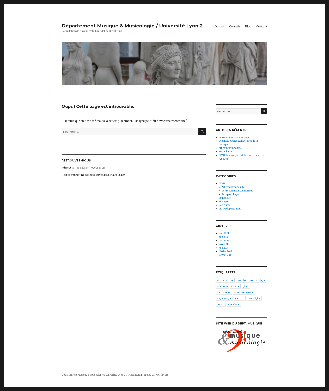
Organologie (224, 298)
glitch (246, 286)
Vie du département (230, 208)
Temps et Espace (231, 194)
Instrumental (224, 292)
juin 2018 (224, 247)
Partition (239, 298)
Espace (235, 286)
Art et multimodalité (230, 148)
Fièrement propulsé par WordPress (148, 374)
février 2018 (225, 251)
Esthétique (225, 197)
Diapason (222, 286)
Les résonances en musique (234, 137)
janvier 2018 (225, 255)
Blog (248, 26)
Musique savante (243, 292)
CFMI (222, 183)
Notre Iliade (225, 151)
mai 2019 (224, 240)
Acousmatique (225, 280)
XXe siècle (234, 304)
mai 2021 (224, 233)
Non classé (225, 205)
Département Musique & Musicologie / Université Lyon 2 (132, 26)
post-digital (254, 298)
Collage (260, 280)
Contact (261, 26)
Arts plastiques (245, 280)
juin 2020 (224, 237)
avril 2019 (224, 244)
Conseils (234, 26)
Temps (220, 304)
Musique (223, 201)
